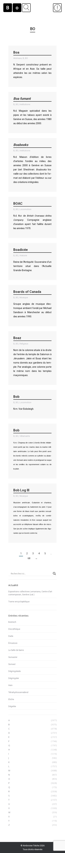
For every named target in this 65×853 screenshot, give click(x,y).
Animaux (17, 58)
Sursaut (12, 664)
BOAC (17, 203)
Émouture (12, 643)
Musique (24, 297)
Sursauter (12, 657)
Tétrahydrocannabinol (18, 692)
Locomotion (25, 209)
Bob (16, 397)
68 (29, 558)
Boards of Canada (27, 292)
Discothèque (14, 629)
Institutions (25, 104)
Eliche (11, 699)
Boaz (17, 338)
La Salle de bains (16, 650)
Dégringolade (14, 671)
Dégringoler (13, 678)
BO (26, 58)
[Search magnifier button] (54, 573)
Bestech (12, 622)
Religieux (24, 343)
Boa (16, 52)
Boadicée (20, 250)
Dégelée (12, 706)
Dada (10, 636)
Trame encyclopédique (19, 601)
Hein (10, 685)
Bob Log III (21, 490)
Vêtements (25, 436)
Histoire (23, 255)
